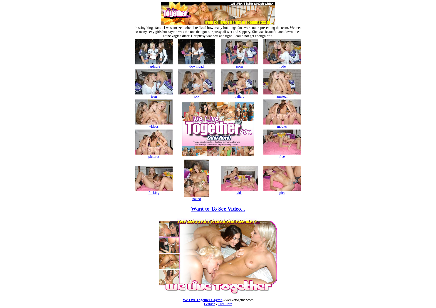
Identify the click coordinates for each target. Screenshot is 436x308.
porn (239, 66)
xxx (196, 96)
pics (282, 193)
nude (282, 66)
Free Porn (225, 304)
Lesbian (209, 304)
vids (239, 193)
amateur (282, 96)
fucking (154, 193)
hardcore (154, 66)
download (196, 66)
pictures (153, 156)
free (282, 156)
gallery (239, 96)
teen (154, 96)
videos (154, 126)
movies (282, 126)
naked (196, 199)
